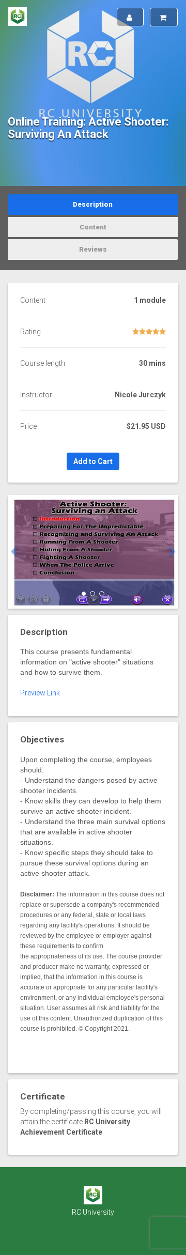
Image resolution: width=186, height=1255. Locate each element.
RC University (93, 1212)
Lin (51, 693)
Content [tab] (93, 227)
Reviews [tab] (93, 249)
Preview (32, 693)
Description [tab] (93, 204)
